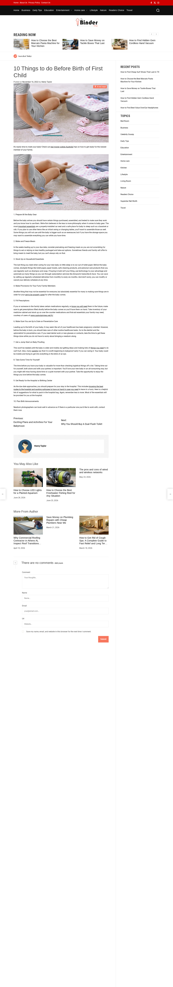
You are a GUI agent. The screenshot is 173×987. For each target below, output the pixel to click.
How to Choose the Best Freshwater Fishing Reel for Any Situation (60, 493)
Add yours (59, 563)
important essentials (26, 226)
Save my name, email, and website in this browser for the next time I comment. (58, 631)
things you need (97, 348)
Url (23, 618)
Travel (129, 10)
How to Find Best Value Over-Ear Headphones (139, 108)
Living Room (126, 181)
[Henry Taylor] (25, 446)
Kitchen (124, 168)
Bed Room (125, 121)
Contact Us (45, 3)
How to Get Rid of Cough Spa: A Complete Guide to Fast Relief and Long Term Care (93, 542)
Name (24, 593)
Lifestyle (94, 10)
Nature (103, 10)
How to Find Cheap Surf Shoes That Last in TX (140, 72)
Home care (79, 10)
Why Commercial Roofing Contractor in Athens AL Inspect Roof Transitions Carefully (27, 542)
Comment (26, 572)
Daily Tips (37, 10)
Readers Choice (116, 10)
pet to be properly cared (35, 295)
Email (24, 606)
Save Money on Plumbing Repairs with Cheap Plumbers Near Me (59, 520)
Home (16, 3)
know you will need (79, 306)
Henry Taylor (46, 82)
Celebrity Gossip (127, 134)
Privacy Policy (34, 3)
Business (26, 10)
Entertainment (62, 10)
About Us (23, 3)
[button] (156, 34)
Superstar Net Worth (129, 201)
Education (49, 10)
